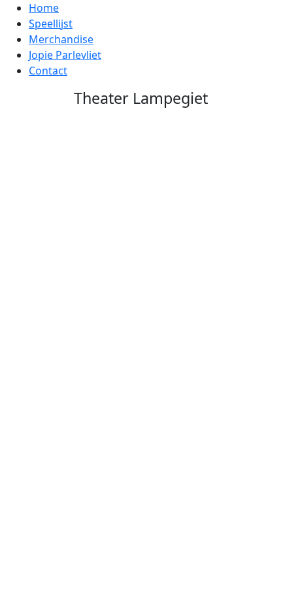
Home (44, 8)
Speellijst (51, 23)
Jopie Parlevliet (65, 55)
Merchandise (61, 39)
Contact (48, 70)
